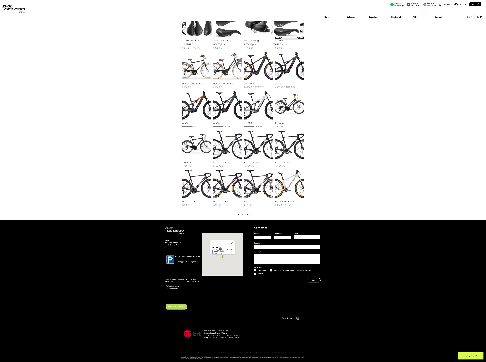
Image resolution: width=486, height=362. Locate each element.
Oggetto (257, 243)
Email (296, 233)
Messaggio (258, 252)
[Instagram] (298, 318)
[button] (445, 4)
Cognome (277, 233)
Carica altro (243, 214)
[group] (243, 28)
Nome (256, 233)
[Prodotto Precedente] (182, 24)
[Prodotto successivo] (303, 24)
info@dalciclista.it (172, 286)
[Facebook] (303, 318)
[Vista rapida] (196, 66)
